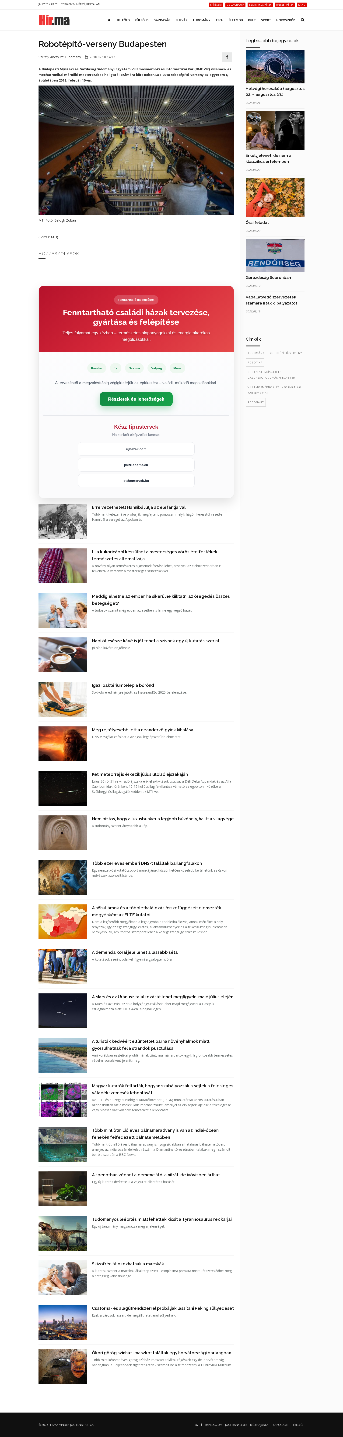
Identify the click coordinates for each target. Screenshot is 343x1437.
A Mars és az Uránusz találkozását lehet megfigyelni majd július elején (162, 996)
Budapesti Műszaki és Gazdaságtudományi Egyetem (272, 374)
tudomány (256, 353)
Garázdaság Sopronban (268, 277)
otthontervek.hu (136, 480)
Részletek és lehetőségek (136, 399)
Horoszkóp (285, 20)
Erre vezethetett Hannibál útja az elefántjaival (139, 507)
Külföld (141, 20)
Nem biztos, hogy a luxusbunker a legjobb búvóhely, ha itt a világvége (163, 818)
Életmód (236, 20)
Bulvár (181, 20)
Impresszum (213, 1425)
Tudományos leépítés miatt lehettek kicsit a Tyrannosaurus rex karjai (162, 1219)
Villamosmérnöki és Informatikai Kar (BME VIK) (274, 389)
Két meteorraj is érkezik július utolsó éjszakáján (140, 774)
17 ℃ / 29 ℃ (49, 4)
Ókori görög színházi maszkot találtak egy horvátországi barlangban (161, 1352)
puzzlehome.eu (136, 465)
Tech (220, 20)
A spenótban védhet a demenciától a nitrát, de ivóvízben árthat (156, 1174)
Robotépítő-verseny (286, 353)
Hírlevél (297, 1425)
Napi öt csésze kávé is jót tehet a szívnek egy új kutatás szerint (155, 640)
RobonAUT (256, 402)
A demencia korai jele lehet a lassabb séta (135, 952)
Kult (252, 20)
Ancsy (54, 57)
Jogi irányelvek (236, 1425)
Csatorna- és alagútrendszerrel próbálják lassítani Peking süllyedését (163, 1308)
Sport (266, 20)
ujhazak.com (136, 449)
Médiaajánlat (260, 1425)
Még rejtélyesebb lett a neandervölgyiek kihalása (142, 729)
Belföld (123, 20)
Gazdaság (162, 20)
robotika (255, 362)
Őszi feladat (257, 222)
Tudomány (201, 20)
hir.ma (53, 1425)
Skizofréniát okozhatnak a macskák (128, 1263)
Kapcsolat (281, 1425)
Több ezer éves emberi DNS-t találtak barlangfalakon (147, 863)
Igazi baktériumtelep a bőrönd (123, 685)
